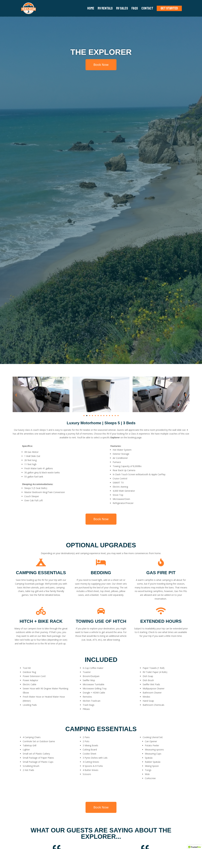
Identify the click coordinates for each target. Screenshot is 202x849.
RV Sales (122, 8)
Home (90, 8)
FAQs (134, 8)
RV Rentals (105, 8)
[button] (16, 395)
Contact (147, 8)
